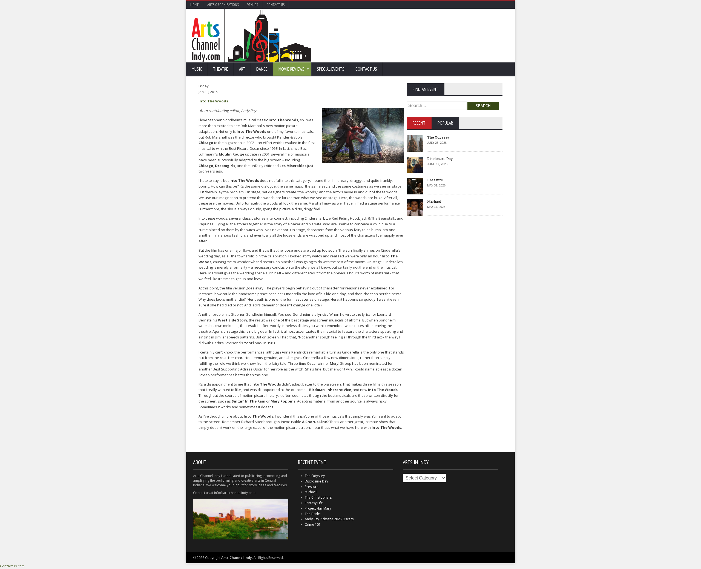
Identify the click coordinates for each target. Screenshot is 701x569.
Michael (434, 201)
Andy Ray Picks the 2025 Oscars (329, 519)
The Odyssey (438, 137)
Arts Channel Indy (251, 35)
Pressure (435, 179)
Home (194, 4)
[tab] (419, 123)
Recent (419, 123)
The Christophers (318, 497)
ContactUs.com (12, 566)
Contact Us (275, 4)
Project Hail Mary (318, 508)
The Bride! (313, 513)
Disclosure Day (440, 158)
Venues (252, 4)
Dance (262, 69)
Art (242, 69)
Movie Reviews (291, 69)
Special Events (330, 69)
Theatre (220, 69)
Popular (445, 123)
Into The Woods (213, 101)
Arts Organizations (223, 4)
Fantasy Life (314, 503)
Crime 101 (313, 524)
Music (197, 69)
